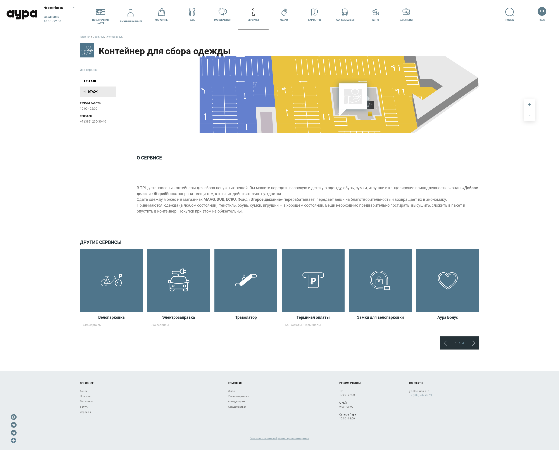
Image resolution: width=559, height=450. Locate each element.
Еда (192, 20)
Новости (85, 396)
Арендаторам (236, 401)
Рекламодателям (239, 396)
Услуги (84, 406)
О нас (231, 391)
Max (14, 417)
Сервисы (253, 20)
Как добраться (345, 20)
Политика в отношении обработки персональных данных (279, 438)
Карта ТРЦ (314, 20)
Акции (284, 20)
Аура (22, 14)
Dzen (14, 440)
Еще (542, 19)
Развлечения (222, 20)
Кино (375, 20)
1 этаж (89, 81)
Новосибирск (53, 7)
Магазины (161, 20)
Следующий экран (472, 343)
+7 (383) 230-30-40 (93, 121)
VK (14, 425)
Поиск (510, 20)
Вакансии (406, 20)
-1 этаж (90, 92)
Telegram (14, 433)
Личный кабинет (131, 21)
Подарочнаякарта (100, 22)
